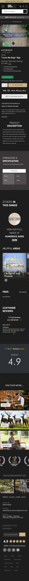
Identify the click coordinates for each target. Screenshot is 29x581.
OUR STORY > (5, 405)
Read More (4, 116)
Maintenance (7, 559)
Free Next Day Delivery (7, 77)
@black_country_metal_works (14, 497)
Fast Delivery (13, 1)
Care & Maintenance (8, 68)
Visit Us (18, 1)
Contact (16, 570)
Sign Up (22, 534)
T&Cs (17, 566)
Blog (12, 566)
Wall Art (2, 21)
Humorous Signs (8, 21)
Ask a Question (22, 292)
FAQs (17, 563)
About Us (8, 1)
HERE (14, 239)
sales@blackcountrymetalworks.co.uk (15, 510)
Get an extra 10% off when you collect (12, 70)
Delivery (12, 555)
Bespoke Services (8, 563)
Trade (22, 1)
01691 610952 (7, 505)
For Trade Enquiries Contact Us (15, 96)
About (5, 555)
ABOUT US (5, 401)
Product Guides (17, 559)
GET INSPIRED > (6, 445)
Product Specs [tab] (14, 171)
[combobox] (14, 11)
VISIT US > (4, 425)
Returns (20, 555)
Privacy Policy (7, 570)
